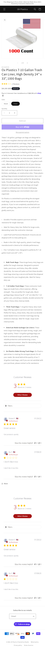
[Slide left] (17, 63)
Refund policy (35, 642)
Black (7, 104)
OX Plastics (14, 642)
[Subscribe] (33, 616)
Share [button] (6, 484)
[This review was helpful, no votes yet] (35, 443)
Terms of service (28, 645)
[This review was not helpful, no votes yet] (39, 443)
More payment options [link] (22, 132)
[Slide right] (27, 63)
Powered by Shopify (23, 642)
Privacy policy (18, 645)
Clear (17, 104)
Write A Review (22, 395)
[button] (4, 9)
